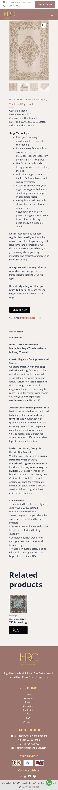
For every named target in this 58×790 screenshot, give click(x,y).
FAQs (29, 718)
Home (12, 99)
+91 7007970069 (30, 743)
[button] (43, 25)
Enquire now (20, 309)
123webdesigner (30, 786)
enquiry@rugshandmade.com (30, 747)
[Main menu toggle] (52, 15)
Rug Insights (28, 710)
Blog (29, 714)
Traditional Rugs (17, 104)
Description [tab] (16, 331)
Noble (19, 99)
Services (29, 702)
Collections (28, 706)
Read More (16, 630)
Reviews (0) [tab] (15, 337)
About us (29, 698)
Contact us (28, 722)
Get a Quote (45, 4)
